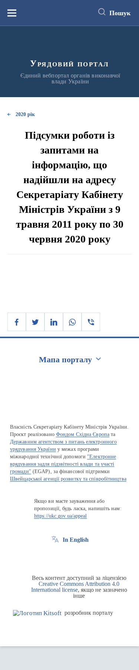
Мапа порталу (65, 359)
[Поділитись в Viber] (91, 322)
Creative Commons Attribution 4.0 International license (75, 587)
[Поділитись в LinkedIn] (54, 322)
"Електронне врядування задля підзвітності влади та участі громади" (63, 464)
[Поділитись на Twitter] (35, 322)
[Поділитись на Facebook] (17, 322)
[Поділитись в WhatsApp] (72, 322)
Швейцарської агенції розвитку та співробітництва (68, 479)
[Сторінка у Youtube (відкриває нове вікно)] (82, 556)
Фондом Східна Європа (82, 434)
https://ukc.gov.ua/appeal (60, 516)
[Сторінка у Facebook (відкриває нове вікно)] (55, 556)
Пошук (119, 13)
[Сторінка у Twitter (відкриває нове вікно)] (68, 556)
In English (76, 540)
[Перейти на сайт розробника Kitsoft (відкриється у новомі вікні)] (37, 613)
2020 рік (25, 114)
